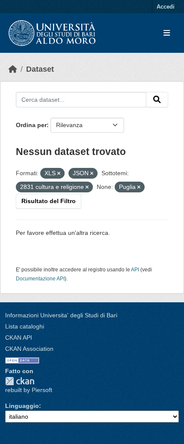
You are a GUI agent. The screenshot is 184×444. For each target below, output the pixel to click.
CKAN (19, 381)
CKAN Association (29, 348)
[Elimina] (58, 173)
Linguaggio (22, 405)
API (135, 270)
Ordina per (31, 125)
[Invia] (157, 99)
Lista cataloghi (24, 326)
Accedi (166, 6)
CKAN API (18, 337)
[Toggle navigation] (166, 33)
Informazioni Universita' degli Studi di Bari (61, 315)
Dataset (40, 69)
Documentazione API (40, 279)
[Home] (13, 69)
